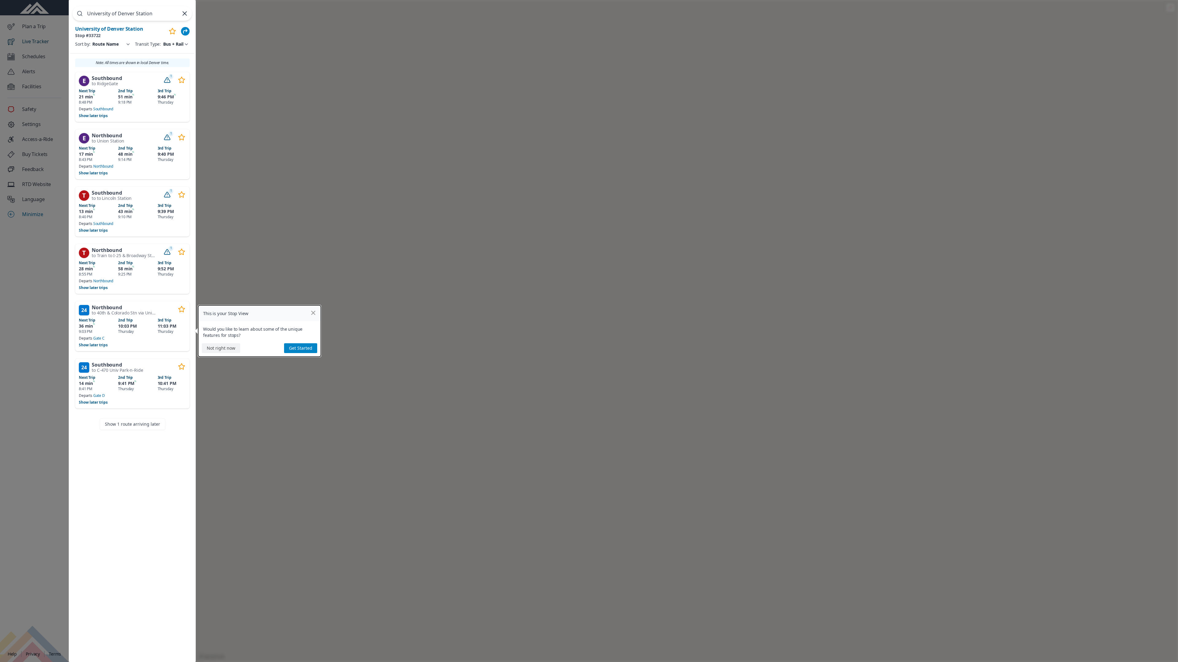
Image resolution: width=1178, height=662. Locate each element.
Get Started (300, 348)
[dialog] (259, 331)
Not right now (221, 348)
